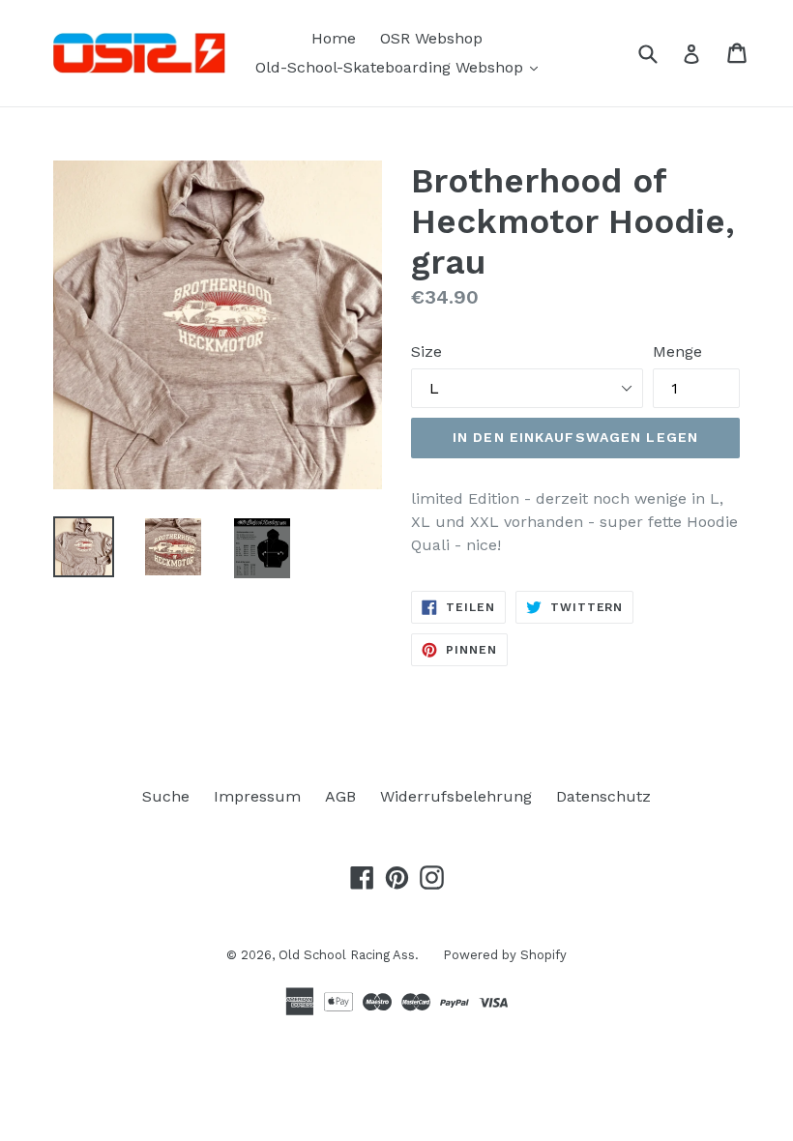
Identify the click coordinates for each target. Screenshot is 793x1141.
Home (333, 38)
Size (426, 351)
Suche (166, 796)
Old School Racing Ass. (349, 955)
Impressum (257, 796)
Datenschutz (603, 796)
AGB (340, 796)
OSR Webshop (431, 38)
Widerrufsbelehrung (456, 796)
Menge (677, 351)
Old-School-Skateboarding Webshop (401, 66)
